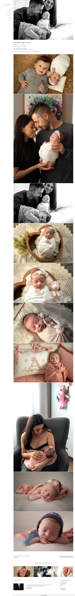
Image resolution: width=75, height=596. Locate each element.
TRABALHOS (8, 12)
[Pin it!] (47, 92)
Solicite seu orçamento (66, 556)
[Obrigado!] (40, 92)
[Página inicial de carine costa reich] (6, 5)
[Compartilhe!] (43, 92)
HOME (10, 10)
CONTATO (9, 19)
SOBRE (10, 17)
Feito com (44, 595)
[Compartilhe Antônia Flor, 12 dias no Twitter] (15, 557)
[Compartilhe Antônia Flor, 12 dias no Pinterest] (17, 557)
